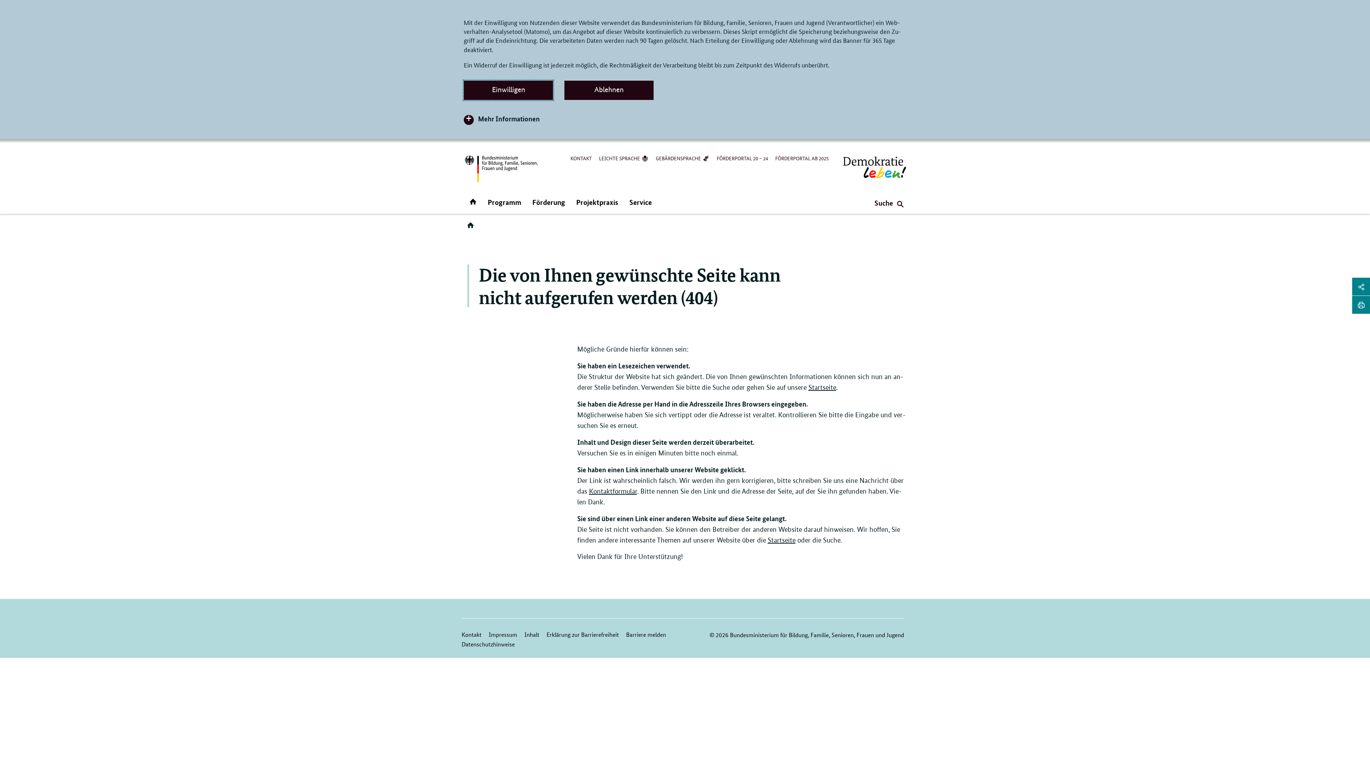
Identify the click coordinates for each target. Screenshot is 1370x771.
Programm (504, 202)
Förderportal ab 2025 (802, 158)
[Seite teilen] (1361, 287)
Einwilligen (508, 89)
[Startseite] (472, 227)
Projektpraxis (597, 202)
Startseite (822, 387)
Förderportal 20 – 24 (742, 158)
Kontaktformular (613, 491)
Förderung (548, 202)
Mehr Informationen (509, 118)
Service (640, 202)
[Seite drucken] (1361, 305)
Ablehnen (609, 89)
